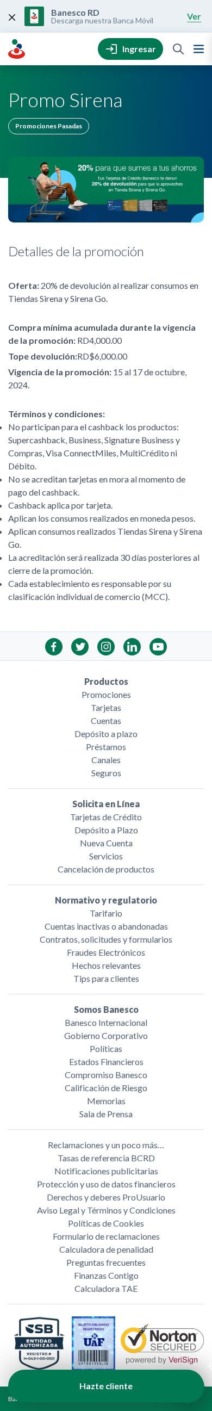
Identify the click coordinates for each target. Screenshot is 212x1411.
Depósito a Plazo (106, 830)
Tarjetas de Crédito (106, 817)
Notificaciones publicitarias (106, 1171)
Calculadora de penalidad (106, 1249)
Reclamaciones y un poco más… (106, 1145)
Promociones (106, 694)
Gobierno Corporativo (106, 1035)
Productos (106, 681)
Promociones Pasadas (48, 126)
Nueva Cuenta (106, 843)
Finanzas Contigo (106, 1275)
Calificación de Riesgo (106, 1087)
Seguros (106, 773)
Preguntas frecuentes (106, 1262)
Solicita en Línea (106, 804)
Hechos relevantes (106, 965)
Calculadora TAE (106, 1288)
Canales (106, 759)
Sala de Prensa (106, 1114)
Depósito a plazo (106, 733)
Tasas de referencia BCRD (106, 1158)
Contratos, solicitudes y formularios (106, 939)
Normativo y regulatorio (106, 900)
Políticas (106, 1048)
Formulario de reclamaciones (106, 1236)
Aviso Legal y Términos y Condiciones (106, 1210)
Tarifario (106, 913)
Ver (194, 16)
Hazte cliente (106, 1386)
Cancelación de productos (106, 869)
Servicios (106, 856)
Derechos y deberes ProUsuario (106, 1197)
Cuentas (106, 720)
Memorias (106, 1101)
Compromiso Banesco (106, 1074)
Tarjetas (106, 707)
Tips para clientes (106, 978)
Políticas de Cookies (106, 1223)
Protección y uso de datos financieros (106, 1184)
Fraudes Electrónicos (106, 952)
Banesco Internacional (106, 1022)
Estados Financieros (106, 1061)
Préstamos (106, 746)
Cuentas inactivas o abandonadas (106, 926)
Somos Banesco (106, 1009)
